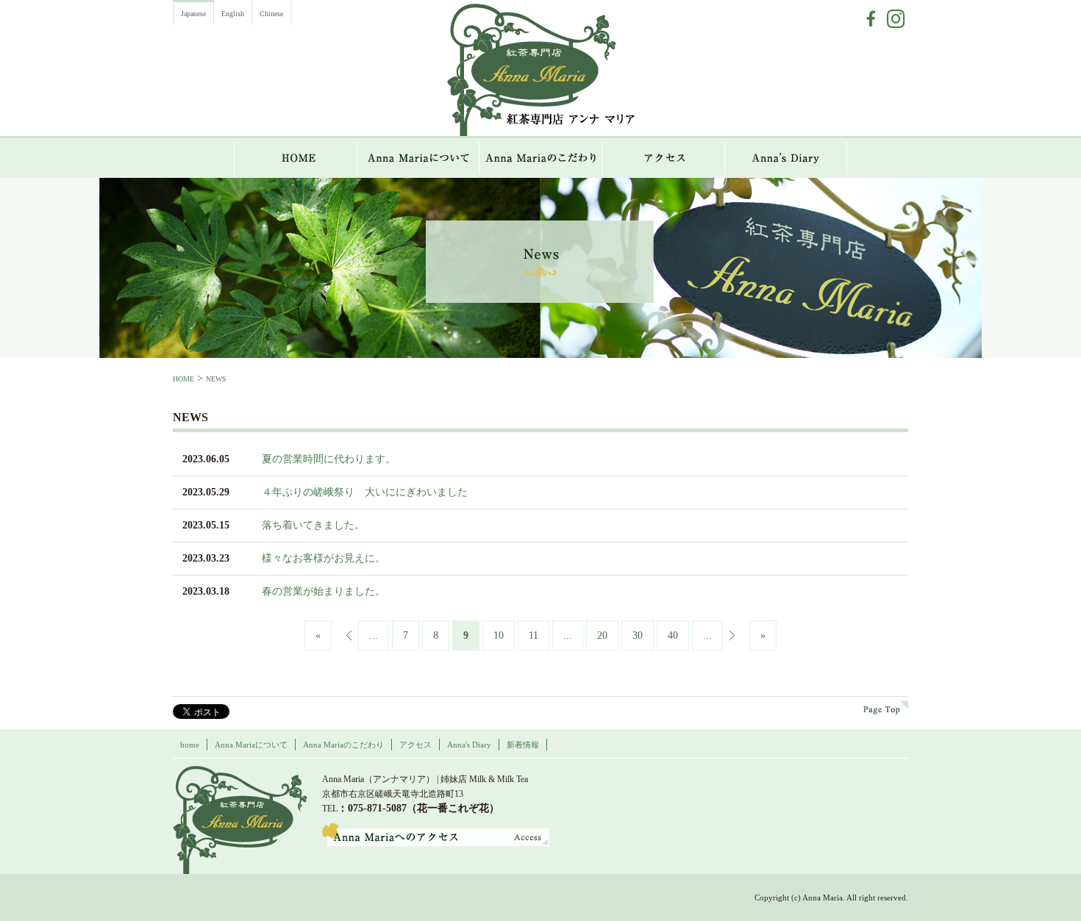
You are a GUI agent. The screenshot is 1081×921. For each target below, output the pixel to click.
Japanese (193, 14)
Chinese (271, 14)
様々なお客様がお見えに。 (323, 558)
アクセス (663, 158)
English (232, 14)
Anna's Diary (469, 744)
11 (533, 635)
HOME (295, 158)
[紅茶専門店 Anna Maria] (240, 820)
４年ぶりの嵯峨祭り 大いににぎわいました (365, 492)
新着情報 (523, 744)
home (189, 744)
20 (602, 635)
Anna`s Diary (786, 158)
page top (885, 707)
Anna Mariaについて (418, 158)
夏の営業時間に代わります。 (329, 459)
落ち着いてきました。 (313, 525)
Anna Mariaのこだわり (540, 158)
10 (498, 635)
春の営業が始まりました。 (323, 591)
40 (673, 635)
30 (637, 635)
